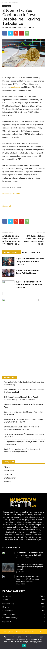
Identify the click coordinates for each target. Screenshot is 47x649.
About (39, 632)
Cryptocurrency (10, 478)
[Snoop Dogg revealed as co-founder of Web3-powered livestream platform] (8, 579)
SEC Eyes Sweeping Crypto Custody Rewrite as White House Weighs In (24, 443)
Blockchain (8, 474)
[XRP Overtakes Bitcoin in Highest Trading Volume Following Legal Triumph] (8, 567)
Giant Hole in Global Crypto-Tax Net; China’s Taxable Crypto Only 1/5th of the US (23, 420)
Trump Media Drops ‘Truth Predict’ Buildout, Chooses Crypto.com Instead (24, 391)
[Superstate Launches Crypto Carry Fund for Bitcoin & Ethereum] (8, 261)
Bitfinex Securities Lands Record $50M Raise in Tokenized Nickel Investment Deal (21, 428)
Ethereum (7, 481)
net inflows (15, 87)
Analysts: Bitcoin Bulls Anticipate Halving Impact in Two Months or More (12, 240)
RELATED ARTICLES (11, 252)
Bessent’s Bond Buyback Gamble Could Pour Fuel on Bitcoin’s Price (23, 413)
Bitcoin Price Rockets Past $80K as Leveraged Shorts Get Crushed (24, 435)
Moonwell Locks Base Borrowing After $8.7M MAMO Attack (24, 405)
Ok (24, 645)
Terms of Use (29, 632)
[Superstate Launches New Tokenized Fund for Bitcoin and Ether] (8, 284)
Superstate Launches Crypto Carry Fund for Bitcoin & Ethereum (30, 261)
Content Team (10, 28)
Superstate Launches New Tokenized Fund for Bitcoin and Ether (29, 284)
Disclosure (19, 632)
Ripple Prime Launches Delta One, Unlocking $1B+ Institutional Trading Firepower (22, 450)
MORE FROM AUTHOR (31, 252)
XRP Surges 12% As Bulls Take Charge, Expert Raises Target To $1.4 (34, 240)
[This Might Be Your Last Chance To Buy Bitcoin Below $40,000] (8, 556)
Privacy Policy (8, 632)
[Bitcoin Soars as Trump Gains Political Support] (8, 273)
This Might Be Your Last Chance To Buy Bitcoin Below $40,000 (29, 554)
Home (4, 2)
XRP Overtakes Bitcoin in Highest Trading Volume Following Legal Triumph (29, 566)
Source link (6, 206)
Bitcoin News (13, 2)
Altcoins (7, 467)
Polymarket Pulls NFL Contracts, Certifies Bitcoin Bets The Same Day (24, 383)
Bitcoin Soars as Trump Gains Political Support (27, 271)
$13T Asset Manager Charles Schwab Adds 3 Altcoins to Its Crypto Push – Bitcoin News (21, 398)
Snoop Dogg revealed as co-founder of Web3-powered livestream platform (28, 579)
